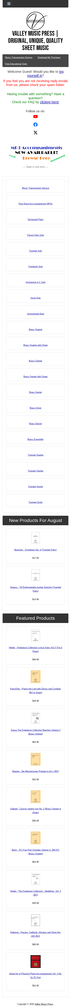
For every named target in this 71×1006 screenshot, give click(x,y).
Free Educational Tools (16, 64)
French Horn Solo (35, 235)
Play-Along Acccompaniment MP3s (36, 204)
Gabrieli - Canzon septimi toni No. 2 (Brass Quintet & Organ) (35, 811)
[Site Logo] (35, 21)
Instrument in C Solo (35, 282)
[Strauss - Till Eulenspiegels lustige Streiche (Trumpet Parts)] (35, 575)
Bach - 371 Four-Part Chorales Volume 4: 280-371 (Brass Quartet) (35, 852)
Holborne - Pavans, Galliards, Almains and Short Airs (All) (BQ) (35, 934)
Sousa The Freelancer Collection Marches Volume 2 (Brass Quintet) (35, 732)
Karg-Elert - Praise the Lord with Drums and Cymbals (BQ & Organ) (35, 691)
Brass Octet (35, 408)
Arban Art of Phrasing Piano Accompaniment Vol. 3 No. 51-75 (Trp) (35, 975)
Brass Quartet (35, 329)
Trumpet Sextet (35, 486)
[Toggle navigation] (9, 3)
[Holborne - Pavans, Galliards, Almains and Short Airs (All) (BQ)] (35, 920)
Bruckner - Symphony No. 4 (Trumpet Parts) (35, 550)
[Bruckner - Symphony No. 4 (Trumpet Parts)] (35, 537)
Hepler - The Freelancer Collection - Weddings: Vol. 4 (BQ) (35, 893)
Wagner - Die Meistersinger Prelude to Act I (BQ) (35, 771)
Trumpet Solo (35, 251)
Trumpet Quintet (35, 471)
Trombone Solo (35, 266)
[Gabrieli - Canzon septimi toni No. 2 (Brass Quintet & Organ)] (35, 796)
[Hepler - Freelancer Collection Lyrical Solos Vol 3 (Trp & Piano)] (35, 635)
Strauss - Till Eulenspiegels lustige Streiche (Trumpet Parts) (35, 589)
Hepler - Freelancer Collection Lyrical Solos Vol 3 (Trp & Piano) (35, 649)
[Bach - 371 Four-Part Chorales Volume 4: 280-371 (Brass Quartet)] (35, 837)
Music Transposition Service (18, 57)
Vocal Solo (35, 298)
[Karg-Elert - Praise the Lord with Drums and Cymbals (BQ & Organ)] (35, 676)
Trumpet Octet (35, 502)
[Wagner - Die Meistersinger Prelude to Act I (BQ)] (35, 759)
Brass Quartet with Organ (35, 345)
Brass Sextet (35, 392)
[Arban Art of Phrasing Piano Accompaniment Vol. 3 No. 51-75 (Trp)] (35, 961)
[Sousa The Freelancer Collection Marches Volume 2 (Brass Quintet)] (35, 718)
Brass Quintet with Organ (35, 376)
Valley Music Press (44, 1004)
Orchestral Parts (35, 219)
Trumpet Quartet (35, 455)
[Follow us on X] (35, 132)
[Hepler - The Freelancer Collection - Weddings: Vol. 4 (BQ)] (35, 879)
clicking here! (49, 102)
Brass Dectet (35, 423)
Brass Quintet (35, 361)
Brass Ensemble (35, 439)
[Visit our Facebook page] (35, 124)
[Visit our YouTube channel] (35, 116)
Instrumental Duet (35, 314)
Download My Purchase (49, 57)
